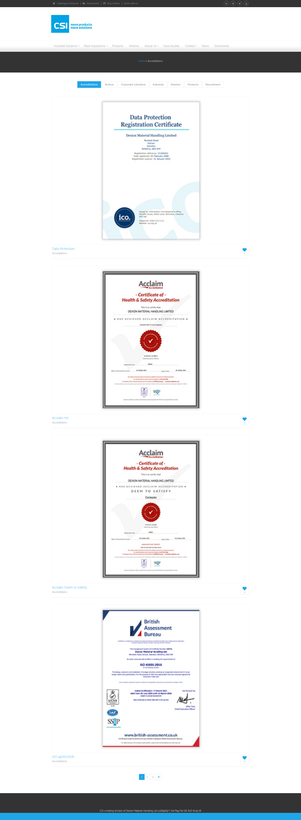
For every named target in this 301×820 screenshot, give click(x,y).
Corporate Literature (133, 84)
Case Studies (171, 46)
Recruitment (213, 84)
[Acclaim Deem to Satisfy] (150, 509)
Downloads (93, 3)
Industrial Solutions (67, 46)
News (205, 46)
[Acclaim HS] (150, 340)
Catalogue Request (67, 3)
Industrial (158, 84)
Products (118, 46)
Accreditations (89, 84)
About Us (152, 46)
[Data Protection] (150, 170)
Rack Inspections (96, 46)
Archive (109, 84)
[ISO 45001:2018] (150, 678)
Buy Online (113, 3)
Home (141, 61)
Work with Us (131, 3)
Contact (191, 46)
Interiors (134, 46)
